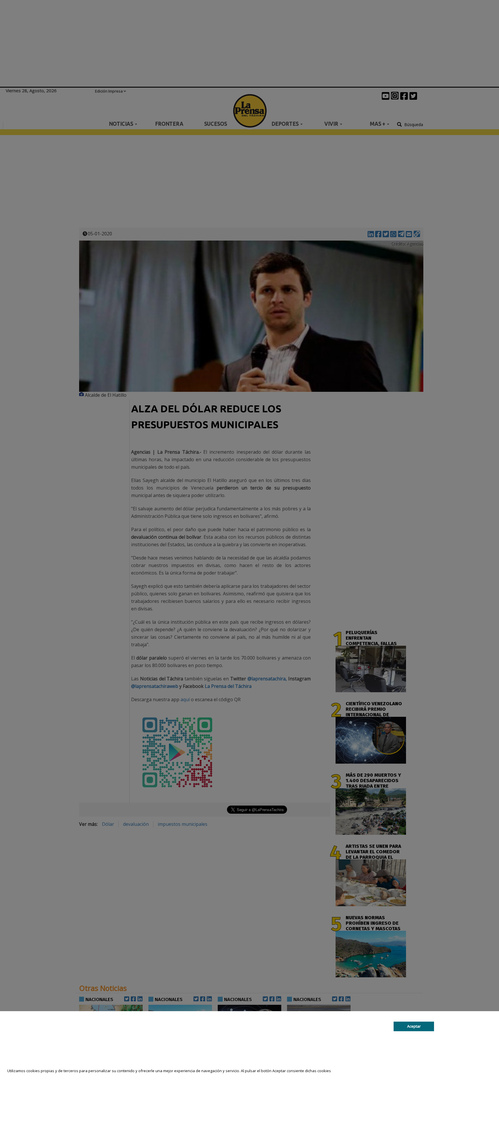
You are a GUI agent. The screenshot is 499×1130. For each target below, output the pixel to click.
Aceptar (414, 1026)
